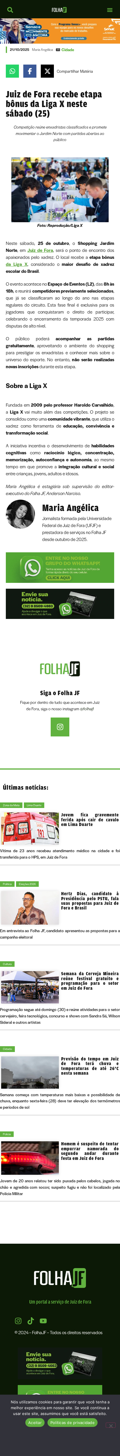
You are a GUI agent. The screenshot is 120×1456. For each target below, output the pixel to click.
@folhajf (87, 708)
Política (7, 884)
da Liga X (16, 264)
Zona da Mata (11, 805)
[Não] (111, 1425)
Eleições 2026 (27, 884)
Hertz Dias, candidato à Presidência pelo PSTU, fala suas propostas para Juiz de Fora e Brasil (90, 901)
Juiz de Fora (40, 250)
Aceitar (35, 1422)
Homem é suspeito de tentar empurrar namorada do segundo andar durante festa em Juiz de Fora (90, 1151)
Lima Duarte (34, 805)
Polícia (7, 1134)
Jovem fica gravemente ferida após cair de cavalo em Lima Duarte (90, 819)
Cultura (7, 964)
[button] (109, 10)
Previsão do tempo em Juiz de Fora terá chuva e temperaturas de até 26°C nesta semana (90, 1066)
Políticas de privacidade (72, 1422)
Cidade (67, 49)
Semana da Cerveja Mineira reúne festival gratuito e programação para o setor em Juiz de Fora (90, 981)
